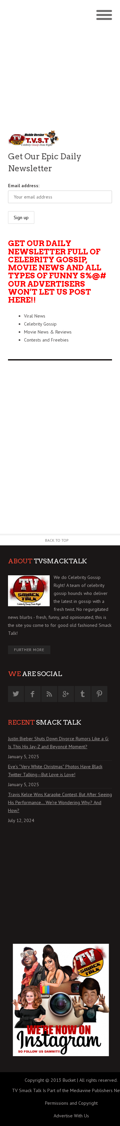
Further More (29, 649)
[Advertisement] (60, 63)
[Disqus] (60, 450)
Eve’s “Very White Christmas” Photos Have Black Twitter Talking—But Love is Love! (55, 770)
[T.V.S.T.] (34, 138)
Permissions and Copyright (71, 1103)
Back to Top (57, 540)
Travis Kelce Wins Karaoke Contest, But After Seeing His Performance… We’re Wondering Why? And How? (60, 802)
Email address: (23, 186)
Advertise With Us (71, 1116)
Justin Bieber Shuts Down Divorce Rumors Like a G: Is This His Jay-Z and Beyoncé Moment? (58, 743)
